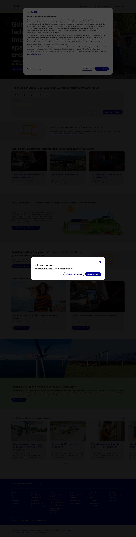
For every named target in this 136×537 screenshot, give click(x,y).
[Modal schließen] (100, 262)
